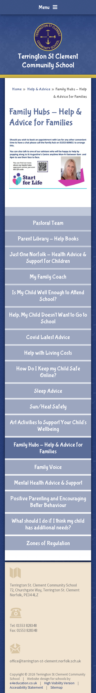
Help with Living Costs (48, 353)
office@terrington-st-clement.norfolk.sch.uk (45, 661)
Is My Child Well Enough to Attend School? (48, 296)
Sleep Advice (48, 391)
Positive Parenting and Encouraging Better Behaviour (48, 502)
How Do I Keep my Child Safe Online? (48, 372)
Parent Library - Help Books (48, 238)
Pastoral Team (48, 223)
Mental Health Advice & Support (48, 482)
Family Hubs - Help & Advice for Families (48, 448)
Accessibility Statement (26, 687)
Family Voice (48, 467)
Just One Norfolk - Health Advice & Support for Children (48, 257)
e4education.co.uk (23, 683)
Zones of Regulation (48, 543)
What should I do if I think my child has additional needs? (48, 524)
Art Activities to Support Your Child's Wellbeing (48, 425)
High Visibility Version (59, 683)
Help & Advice (38, 89)
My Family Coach (48, 276)
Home (17, 89)
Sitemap (56, 687)
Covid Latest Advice (48, 337)
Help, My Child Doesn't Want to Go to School (48, 318)
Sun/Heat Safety (48, 406)
